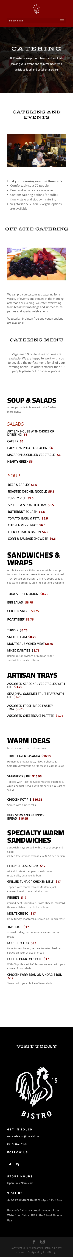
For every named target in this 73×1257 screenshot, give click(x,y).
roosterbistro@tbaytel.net (23, 1136)
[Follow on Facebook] (10, 1164)
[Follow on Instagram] (17, 1164)
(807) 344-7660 (17, 1144)
